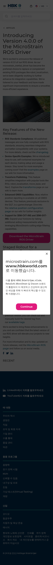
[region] (26, 282)
